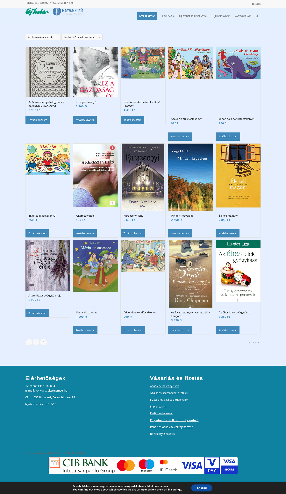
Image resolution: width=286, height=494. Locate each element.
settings (176, 489)
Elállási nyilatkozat (161, 413)
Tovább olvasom (37, 120)
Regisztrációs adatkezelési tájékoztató (174, 420)
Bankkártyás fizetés (162, 434)
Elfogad (202, 488)
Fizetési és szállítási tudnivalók (169, 399)
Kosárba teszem (85, 119)
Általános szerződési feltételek (169, 393)
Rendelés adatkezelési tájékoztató (171, 427)
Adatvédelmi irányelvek (164, 386)
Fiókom (256, 4)
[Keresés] (257, 16)
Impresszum (158, 406)
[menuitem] (255, 4)
